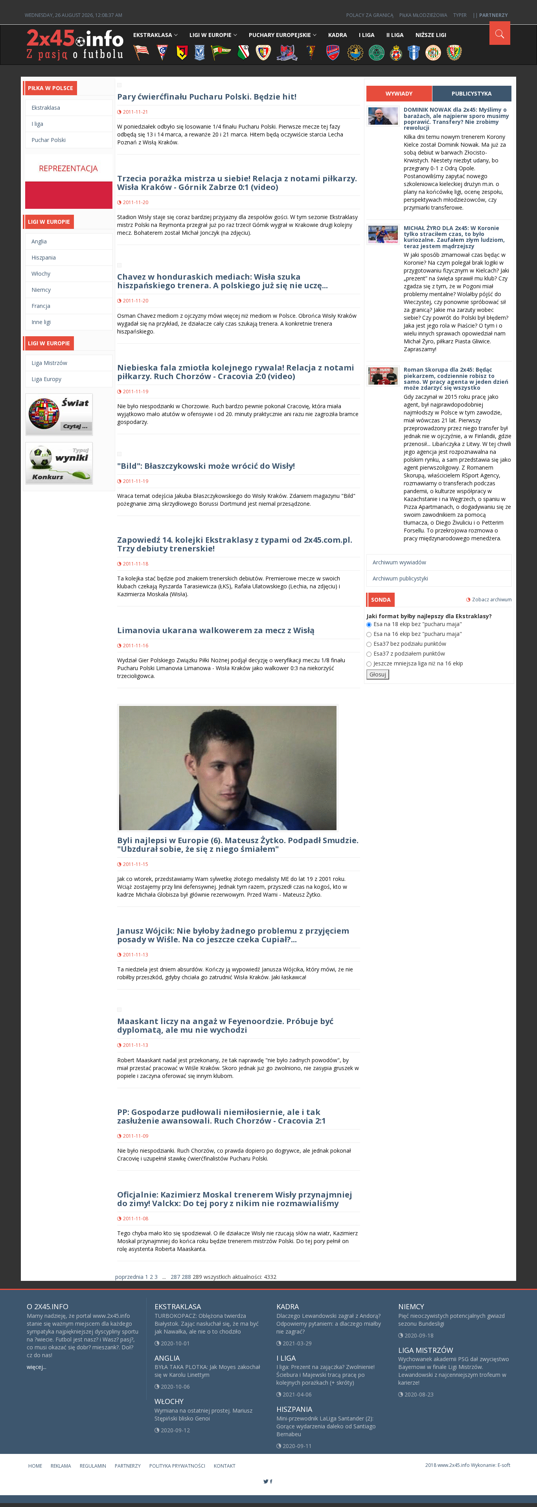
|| (490, 15)
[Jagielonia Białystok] (182, 52)
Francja (40, 306)
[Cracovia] (141, 52)
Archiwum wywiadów (399, 562)
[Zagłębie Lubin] (433, 52)
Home (35, 1466)
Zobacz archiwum (492, 599)
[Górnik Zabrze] (162, 52)
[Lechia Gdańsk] (221, 52)
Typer (460, 15)
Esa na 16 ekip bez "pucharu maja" (417, 633)
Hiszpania (43, 257)
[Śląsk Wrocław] (454, 52)
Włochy (40, 273)
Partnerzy (128, 1466)
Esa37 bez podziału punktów (409, 643)
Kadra (337, 35)
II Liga (395, 35)
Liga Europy (46, 379)
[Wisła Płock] (414, 52)
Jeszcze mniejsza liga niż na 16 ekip (418, 663)
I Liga (367, 35)
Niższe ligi (431, 35)
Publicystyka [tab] (472, 93)
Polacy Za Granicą (370, 15)
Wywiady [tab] (399, 93)
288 (186, 1276)
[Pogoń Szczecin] (311, 52)
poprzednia (129, 1276)
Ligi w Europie (210, 35)
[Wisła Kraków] (396, 52)
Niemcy (41, 289)
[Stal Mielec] (355, 52)
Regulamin (93, 1466)
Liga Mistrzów (49, 363)
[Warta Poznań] (376, 52)
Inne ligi (41, 322)
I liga (37, 123)
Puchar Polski (48, 140)
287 (175, 1276)
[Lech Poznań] (199, 52)
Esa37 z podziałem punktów (409, 653)
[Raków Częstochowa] (333, 52)
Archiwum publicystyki (400, 578)
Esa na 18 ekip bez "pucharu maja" (417, 624)
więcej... (36, 1367)
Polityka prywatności (177, 1466)
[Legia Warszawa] (243, 52)
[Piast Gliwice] (263, 52)
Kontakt (224, 1466)
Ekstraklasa (152, 35)
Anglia (39, 241)
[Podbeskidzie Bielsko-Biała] (287, 52)
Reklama (61, 1466)
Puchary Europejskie (280, 35)
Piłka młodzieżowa (423, 15)
